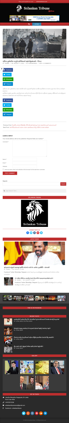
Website (5, 166)
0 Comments (47, 63)
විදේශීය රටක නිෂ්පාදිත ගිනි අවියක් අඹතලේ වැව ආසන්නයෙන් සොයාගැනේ (34, 125)
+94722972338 (9, 402)
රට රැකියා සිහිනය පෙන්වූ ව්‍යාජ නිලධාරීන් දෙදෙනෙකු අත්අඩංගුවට (34, 278)
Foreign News (32, 63)
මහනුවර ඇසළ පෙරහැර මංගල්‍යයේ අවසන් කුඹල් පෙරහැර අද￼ (32, 328)
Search (5, 181)
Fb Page (37, 24)
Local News (19, 321)
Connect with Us (34, 230)
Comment (6, 142)
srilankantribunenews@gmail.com (15, 405)
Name (5, 159)
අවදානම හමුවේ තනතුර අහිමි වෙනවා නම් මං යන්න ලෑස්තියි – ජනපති (27, 267)
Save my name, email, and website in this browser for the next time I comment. (25, 169)
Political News (27, 321)
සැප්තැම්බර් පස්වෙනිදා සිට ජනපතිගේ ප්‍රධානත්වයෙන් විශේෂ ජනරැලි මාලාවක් (36, 319)
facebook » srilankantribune (13, 408)
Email (4, 163)
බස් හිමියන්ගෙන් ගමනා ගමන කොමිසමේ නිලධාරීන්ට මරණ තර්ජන (29, 127)
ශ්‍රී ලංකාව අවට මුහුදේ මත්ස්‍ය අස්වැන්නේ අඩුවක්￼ (28, 346)
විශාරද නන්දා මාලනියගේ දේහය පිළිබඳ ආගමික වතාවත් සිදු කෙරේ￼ (34, 337)
